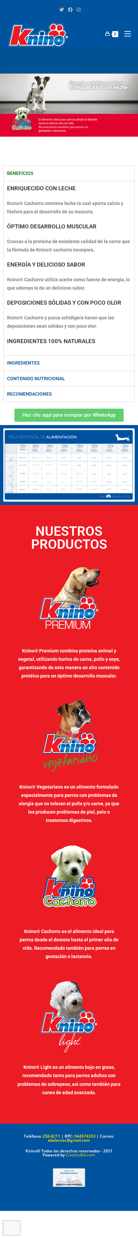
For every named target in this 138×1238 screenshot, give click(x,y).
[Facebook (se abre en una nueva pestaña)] (70, 10)
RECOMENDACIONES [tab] (29, 394)
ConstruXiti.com (80, 1155)
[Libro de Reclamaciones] (69, 1177)
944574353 (84, 1136)
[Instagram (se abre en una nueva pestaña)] (78, 10)
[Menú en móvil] (125, 34)
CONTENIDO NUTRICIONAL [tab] (36, 378)
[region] (69, 120)
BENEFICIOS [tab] (20, 173)
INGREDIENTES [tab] (23, 363)
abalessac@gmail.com (69, 1140)
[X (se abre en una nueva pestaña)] (61, 10)
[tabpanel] (69, 268)
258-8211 (51, 1136)
